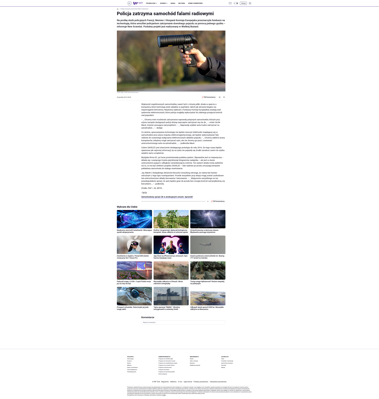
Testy (222, 359)
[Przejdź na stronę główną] (130, 5)
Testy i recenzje (194, 361)
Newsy (191, 359)
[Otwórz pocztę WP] (230, 3)
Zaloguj (243, 3)
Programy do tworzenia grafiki (167, 372)
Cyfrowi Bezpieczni (132, 369)
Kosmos (163, 3)
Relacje (223, 367)
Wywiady (223, 365)
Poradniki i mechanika (227, 361)
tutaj (164, 395)
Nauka (173, 3)
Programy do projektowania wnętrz (168, 363)
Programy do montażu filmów (167, 365)
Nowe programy (163, 374)
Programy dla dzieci (164, 369)
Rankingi (192, 363)
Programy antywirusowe (165, 367)
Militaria (181, 3)
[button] (235, 3)
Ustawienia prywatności (218, 382)
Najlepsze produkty (195, 365)
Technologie (150, 3)
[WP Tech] (139, 3)
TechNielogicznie (131, 372)
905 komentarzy (209, 97)
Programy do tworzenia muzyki (167, 361)
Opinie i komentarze (195, 3)
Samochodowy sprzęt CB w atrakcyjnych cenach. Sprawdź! (167, 197)
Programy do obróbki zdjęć (166, 359)
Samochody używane (227, 363)
